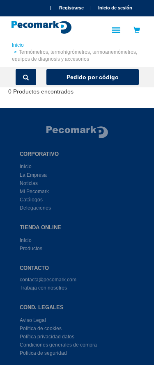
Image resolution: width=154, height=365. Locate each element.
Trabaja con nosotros (43, 288)
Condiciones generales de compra (58, 345)
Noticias (29, 183)
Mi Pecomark (34, 191)
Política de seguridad (43, 353)
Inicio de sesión (115, 7)
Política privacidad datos (47, 337)
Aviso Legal (33, 320)
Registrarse (71, 7)
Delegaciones (35, 208)
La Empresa (33, 175)
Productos (31, 248)
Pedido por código (93, 77)
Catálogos (31, 200)
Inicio (18, 45)
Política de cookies (41, 328)
